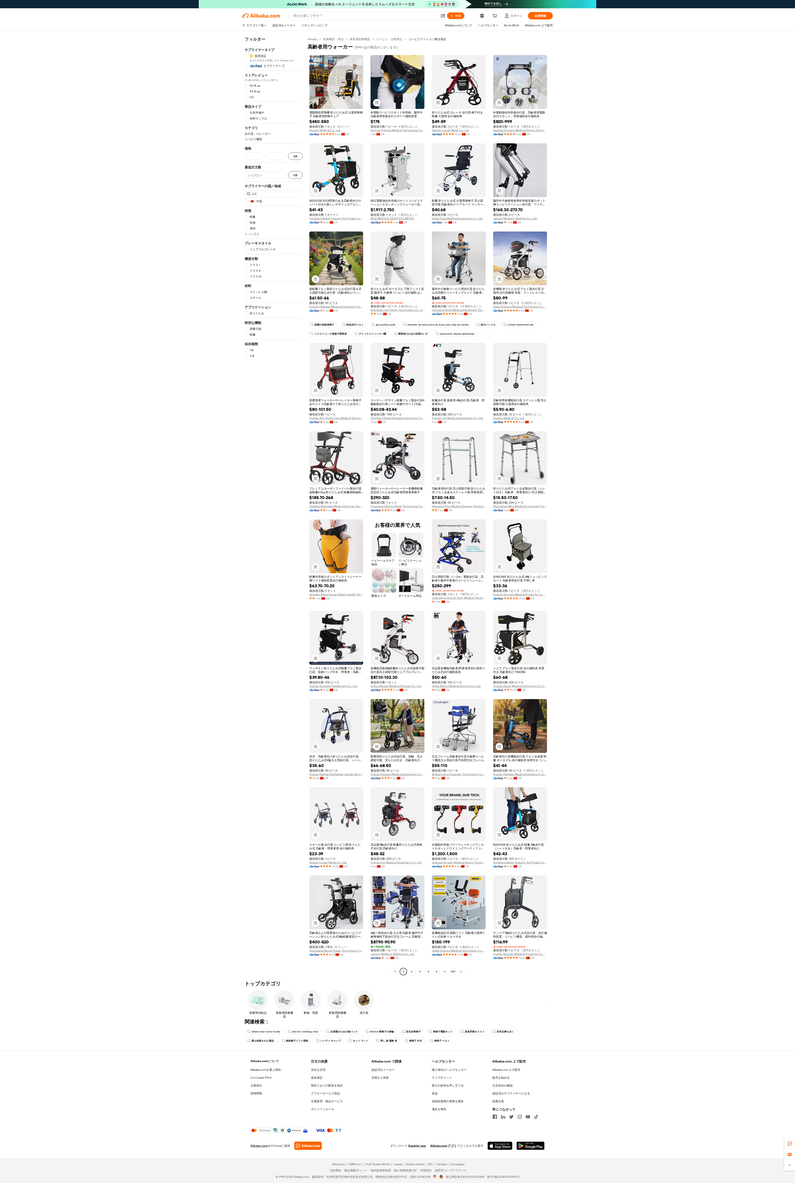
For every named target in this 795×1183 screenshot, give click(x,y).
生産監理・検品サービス (327, 1101)
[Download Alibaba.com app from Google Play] (530, 1146)
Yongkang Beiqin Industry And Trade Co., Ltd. (336, 218)
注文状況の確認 (502, 1085)
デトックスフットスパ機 (372, 333)
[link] (789, 1143)
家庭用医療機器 (360, 39)
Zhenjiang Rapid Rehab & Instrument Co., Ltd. (397, 418)
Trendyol (441, 1164)
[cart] (495, 16)
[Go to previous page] (395, 971)
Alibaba (312, 39)
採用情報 (256, 1093)
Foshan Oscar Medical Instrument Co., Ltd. (520, 686)
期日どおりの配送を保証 (327, 1085)
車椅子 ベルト (442, 1040)
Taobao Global (415, 1164)
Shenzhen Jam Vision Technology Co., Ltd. (397, 310)
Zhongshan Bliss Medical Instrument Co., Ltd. (520, 506)
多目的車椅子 (413, 1031)
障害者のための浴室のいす (413, 333)
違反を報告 (439, 1109)
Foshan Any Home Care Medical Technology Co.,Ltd (336, 418)
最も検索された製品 (263, 1040)
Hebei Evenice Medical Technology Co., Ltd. (520, 306)
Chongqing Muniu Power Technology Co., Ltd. (397, 506)
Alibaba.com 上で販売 (506, 1069)
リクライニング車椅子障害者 (330, 333)
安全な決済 (318, 1069)
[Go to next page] (461, 971)
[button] (442, 15)
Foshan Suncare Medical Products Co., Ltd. (520, 594)
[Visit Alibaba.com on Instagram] (519, 1116)
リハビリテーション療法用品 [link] (427, 39)
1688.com (355, 1164)
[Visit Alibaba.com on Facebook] (494, 1116)
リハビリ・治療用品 (389, 39)
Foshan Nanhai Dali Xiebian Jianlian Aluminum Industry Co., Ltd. (336, 774)
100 (453, 971)
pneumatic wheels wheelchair (457, 333)
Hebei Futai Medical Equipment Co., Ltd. (457, 218)
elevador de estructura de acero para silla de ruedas (438, 324)
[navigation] (274, 506)
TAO (429, 1164)
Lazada (397, 1164)
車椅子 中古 (415, 1040)
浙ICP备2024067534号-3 (503, 1176)
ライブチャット (442, 1077)
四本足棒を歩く (505, 1031)
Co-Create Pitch (261, 1077)
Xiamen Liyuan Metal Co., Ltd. (450, 130)
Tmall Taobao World (377, 1164)
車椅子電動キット (443, 1031)
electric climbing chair (305, 1031)
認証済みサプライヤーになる (511, 1093)
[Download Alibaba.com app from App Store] (500, 1146)
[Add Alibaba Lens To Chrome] (308, 1146)
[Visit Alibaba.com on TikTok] (536, 1116)
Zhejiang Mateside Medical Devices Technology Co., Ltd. (336, 506)
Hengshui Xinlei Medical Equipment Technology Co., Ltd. (459, 310)
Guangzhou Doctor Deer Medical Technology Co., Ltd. (459, 597)
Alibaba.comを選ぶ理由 (266, 1069)
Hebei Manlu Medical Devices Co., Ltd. (456, 686)
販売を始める (501, 1077)
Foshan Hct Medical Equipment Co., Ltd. (457, 418)
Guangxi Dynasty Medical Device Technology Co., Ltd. (520, 130)
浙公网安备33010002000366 (465, 1176)
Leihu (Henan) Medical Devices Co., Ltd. (396, 686)
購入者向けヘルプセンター (449, 1069)
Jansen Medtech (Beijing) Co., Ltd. (515, 218)
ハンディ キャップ (330, 1040)
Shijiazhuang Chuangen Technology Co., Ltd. (459, 774)
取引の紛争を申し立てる (448, 1085)
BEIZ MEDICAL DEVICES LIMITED (392, 218)
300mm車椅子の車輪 (382, 1031)
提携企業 (498, 1101)
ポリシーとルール (322, 1109)
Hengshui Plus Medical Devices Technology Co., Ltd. (459, 506)
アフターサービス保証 (325, 1093)
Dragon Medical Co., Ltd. (325, 130)
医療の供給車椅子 (324, 324)
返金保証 (317, 1077)
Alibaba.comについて (265, 1061)
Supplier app (417, 1145)
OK (295, 156)
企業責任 (256, 1085)
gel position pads (385, 324)
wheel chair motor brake (266, 1031)
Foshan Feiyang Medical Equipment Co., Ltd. (397, 774)
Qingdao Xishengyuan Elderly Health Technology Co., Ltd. (336, 594)
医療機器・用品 (333, 39)
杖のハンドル (488, 324)
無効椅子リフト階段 (297, 1040)
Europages (458, 1164)
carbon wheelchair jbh (521, 324)
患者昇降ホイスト (475, 1031)
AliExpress (338, 1164)
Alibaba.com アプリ (443, 1145)
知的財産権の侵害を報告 (448, 1101)
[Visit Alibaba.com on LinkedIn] (503, 1116)
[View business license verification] (435, 1177)
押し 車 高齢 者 (388, 1040)
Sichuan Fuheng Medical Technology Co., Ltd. (397, 130)
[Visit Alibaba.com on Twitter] (511, 1116)
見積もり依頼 (380, 1077)
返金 (435, 1093)
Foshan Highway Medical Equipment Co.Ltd (336, 306)
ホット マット (360, 1040)
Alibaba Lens (259, 1145)
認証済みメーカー (383, 1069)
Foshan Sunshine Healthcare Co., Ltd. (333, 686)
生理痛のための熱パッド (344, 1031)
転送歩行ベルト (355, 324)
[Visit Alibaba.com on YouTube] (527, 1116)
